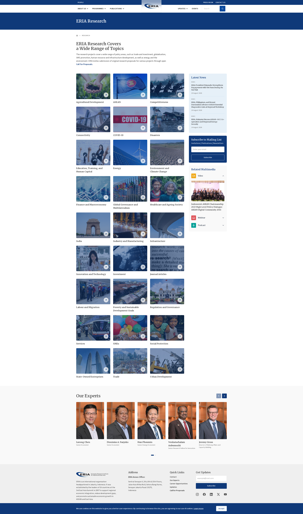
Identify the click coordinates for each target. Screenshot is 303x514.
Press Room (208, 2)
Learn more (198, 508)
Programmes (98, 8)
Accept (221, 508)
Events (195, 8)
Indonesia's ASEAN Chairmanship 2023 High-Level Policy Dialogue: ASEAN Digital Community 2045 (207, 207)
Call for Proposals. (84, 64)
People (80, 2)
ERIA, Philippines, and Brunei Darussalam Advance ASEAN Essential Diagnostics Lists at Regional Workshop (207, 104)
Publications (116, 8)
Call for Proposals (177, 490)
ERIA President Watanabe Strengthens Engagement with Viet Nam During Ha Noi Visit (207, 87)
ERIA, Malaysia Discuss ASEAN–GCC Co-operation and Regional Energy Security (207, 121)
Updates (181, 8)
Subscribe (208, 157)
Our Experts (174, 480)
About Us (82, 8)
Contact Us (220, 2)
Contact (173, 477)
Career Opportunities (179, 483)
